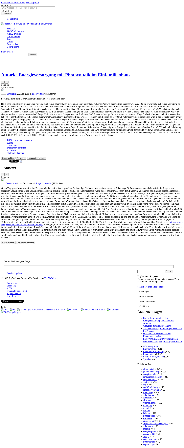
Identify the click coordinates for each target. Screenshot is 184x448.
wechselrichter (149, 403)
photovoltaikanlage (15, 153)
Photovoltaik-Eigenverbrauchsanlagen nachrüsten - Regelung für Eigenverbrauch (162, 340)
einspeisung (12, 145)
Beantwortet (11, 183)
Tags (9, 39)
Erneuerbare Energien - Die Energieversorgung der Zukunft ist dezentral (158, 320)
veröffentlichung (150, 387)
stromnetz (147, 418)
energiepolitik (149, 434)
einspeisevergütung (152, 390)
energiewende (149, 374)
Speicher (147, 359)
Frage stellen (12, 44)
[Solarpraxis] (113, 309)
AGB (9, 288)
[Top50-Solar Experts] (26, 23)
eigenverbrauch (150, 379)
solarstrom (11, 150)
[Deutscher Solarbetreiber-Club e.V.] (4, 309)
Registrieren (12, 19)
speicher (147, 382)
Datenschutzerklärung (17, 291)
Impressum (12, 283)
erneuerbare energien (16, 147)
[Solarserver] (73, 309)
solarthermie (148, 395)
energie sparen (149, 431)
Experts (21, 2)
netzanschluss (149, 442)
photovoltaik (149, 369)
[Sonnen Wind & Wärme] (93, 309)
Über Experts (13, 47)
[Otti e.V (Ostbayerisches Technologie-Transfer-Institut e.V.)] (13, 309)
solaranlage (148, 392)
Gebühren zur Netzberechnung (157, 326)
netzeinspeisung (150, 439)
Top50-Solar (50, 278)
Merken (8, 11)
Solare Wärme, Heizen (153, 356)
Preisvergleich (32, 2)
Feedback (11, 285)
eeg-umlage (148, 444)
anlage (10, 142)
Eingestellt (11, 94)
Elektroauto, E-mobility (153, 351)
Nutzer (10, 41)
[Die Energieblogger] (11, 312)
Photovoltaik (38, 94)
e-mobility (147, 405)
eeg (144, 384)
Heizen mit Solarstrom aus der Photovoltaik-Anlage (156, 334)
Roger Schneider (43, 183)
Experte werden (14, 293)
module (146, 429)
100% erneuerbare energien (19, 140)
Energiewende (149, 349)
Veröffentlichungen (15, 31)
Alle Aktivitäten (14, 34)
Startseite (11, 28)
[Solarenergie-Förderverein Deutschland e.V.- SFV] (41, 309)
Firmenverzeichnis (9, 2)
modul (146, 408)
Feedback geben (14, 273)
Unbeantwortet (13, 36)
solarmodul (148, 426)
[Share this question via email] (21, 161)
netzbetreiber (149, 416)
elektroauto (148, 400)
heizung (146, 413)
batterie (146, 410)
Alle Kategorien (150, 346)
